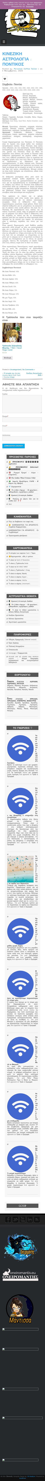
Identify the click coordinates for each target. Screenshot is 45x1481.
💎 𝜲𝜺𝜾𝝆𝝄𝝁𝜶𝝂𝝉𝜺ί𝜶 (15, 487)
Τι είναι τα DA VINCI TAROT (18, 567)
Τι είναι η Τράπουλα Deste (18, 563)
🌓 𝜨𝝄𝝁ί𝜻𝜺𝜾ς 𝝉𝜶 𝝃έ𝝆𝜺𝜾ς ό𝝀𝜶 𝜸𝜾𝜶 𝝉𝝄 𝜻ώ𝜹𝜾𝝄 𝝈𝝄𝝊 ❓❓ (23, 500)
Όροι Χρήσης (14, 643)
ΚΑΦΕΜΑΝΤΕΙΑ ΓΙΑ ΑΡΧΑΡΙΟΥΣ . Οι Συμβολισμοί (23, 531)
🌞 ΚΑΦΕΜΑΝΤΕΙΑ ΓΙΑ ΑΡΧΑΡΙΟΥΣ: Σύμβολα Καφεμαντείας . (23, 526)
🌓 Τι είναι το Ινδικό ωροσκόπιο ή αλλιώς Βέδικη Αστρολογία (23, 611)
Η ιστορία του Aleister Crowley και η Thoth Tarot (11, 374)
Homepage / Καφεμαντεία (18, 653)
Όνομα (4, 416)
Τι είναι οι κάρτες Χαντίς (18, 573)
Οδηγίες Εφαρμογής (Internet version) (22, 640)
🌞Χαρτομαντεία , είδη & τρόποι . (21, 556)
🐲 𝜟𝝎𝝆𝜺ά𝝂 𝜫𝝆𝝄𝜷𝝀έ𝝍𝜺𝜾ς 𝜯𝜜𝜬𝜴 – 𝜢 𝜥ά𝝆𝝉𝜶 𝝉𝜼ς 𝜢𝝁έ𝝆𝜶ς (23, 482)
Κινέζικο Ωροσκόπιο (16, 615)
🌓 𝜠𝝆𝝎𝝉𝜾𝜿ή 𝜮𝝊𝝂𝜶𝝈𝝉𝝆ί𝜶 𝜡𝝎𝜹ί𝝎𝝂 (21, 495)
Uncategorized (15, 369)
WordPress (22, 1478)
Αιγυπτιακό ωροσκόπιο (17, 622)
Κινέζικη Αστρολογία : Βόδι (34, 374)
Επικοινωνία (13, 650)
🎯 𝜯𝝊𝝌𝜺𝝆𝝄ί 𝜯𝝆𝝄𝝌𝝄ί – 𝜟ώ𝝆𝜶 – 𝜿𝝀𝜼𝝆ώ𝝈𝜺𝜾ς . (23, 474)
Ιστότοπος (6, 435)
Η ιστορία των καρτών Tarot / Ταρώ (22, 553)
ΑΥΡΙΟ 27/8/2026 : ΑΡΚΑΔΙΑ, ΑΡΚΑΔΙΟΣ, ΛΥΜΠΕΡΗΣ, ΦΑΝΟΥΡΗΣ (22, 700)
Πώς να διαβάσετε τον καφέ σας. (21, 522)
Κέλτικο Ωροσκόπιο (16, 619)
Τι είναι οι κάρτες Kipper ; (18, 577)
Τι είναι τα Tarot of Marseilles (19, 560)
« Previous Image (8, 377)
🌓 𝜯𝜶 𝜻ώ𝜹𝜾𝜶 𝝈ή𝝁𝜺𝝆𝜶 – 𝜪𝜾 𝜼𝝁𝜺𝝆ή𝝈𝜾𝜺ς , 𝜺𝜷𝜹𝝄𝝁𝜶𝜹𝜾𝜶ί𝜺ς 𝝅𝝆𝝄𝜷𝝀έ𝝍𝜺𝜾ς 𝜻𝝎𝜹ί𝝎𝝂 (23, 491)
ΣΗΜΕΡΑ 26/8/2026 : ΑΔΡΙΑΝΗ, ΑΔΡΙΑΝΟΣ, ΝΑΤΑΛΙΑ (22, 683)
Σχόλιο (4, 394)
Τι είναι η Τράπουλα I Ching (19, 570)
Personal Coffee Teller (25, 69)
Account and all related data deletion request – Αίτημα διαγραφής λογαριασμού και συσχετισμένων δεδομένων (23, 659)
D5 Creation (31, 1476)
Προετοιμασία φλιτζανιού (18, 536)
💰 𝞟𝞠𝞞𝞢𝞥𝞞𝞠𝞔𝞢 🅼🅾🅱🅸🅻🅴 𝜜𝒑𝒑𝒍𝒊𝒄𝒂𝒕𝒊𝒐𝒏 (23, 463)
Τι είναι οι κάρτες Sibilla (18, 580)
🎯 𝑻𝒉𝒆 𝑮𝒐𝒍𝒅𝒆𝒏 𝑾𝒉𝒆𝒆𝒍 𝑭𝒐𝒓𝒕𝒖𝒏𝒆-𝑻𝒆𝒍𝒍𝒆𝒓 (22, 478)
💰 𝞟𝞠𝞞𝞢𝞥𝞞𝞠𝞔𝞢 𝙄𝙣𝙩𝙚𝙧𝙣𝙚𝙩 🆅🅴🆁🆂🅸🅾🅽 (23, 468)
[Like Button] (5, 79)
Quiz (10, 504)
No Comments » (28, 369)
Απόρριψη (30, 6)
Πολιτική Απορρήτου (16, 646)
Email (4, 426)
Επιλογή (7, 358)
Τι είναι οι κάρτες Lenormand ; (19, 584)
